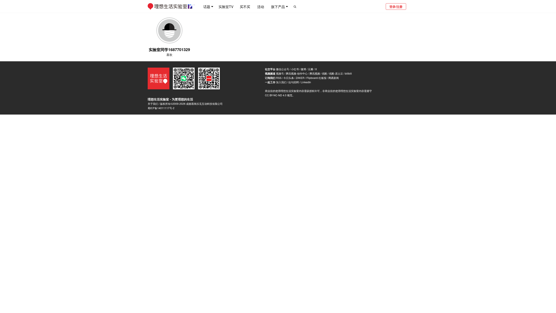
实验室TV (225, 6)
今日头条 (288, 78)
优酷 (324, 73)
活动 (260, 6)
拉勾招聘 (293, 82)
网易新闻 (333, 78)
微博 (303, 69)
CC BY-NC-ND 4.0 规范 (278, 95)
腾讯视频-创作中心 (297, 73)
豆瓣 (310, 69)
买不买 (245, 6)
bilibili (348, 73)
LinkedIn (306, 82)
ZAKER (300, 78)
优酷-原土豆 (336, 73)
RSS (278, 78)
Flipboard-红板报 (316, 78)
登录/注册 (395, 6)
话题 (206, 6)
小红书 (295, 69)
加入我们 (281, 82)
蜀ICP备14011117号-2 (161, 108)
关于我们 (153, 103)
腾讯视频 (314, 73)
